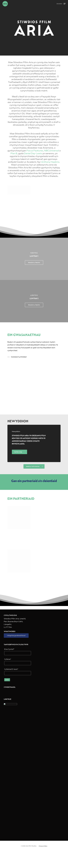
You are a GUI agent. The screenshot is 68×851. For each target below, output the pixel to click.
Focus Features (35, 150)
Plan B (14, 153)
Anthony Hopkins (50, 162)
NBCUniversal (51, 150)
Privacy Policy (43, 846)
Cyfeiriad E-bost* (11, 669)
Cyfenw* (7, 659)
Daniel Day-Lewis (33, 153)
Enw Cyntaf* (9, 649)
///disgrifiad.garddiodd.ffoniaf (16, 635)
